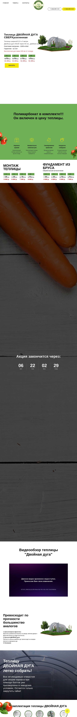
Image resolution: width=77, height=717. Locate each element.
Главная (6, 3)
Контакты (25, 3)
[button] (12, 65)
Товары (15, 3)
